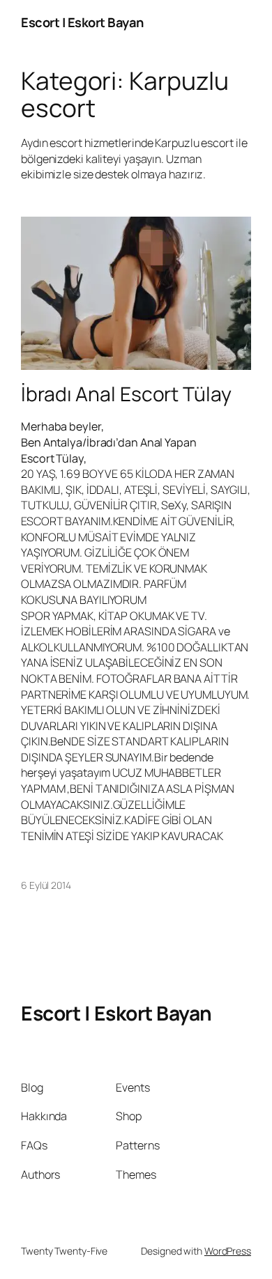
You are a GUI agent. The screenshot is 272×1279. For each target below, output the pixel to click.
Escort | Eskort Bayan (82, 22)
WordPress (227, 1250)
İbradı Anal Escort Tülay (126, 394)
